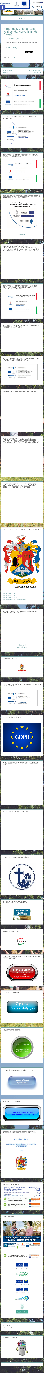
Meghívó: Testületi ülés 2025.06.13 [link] (34, 71)
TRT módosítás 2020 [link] (9, 594)
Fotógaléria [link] (22, 234)
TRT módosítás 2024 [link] (9, 595)
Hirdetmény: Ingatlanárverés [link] (8, 71)
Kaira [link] (26, 1367)
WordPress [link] (25, 1370)
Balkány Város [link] (21, 39)
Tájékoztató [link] (22, 645)
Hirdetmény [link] (10, 47)
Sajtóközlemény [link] (22, 647)
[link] (2, 7)
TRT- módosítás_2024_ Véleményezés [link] (14, 599)
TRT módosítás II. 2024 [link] (10, 598)
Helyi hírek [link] (12, 57)
